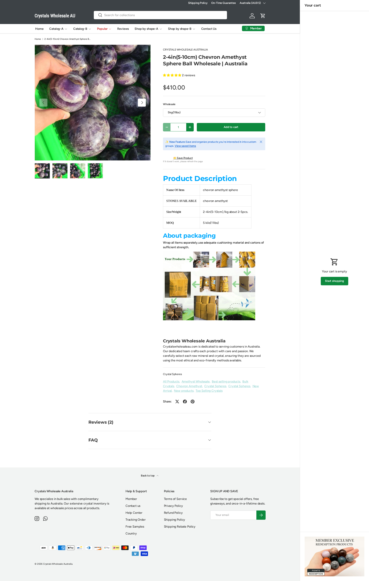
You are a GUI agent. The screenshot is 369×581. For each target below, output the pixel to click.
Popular (102, 29)
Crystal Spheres (172, 374)
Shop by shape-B (179, 29)
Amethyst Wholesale (196, 381)
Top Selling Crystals (209, 391)
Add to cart (231, 127)
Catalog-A (56, 29)
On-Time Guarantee (223, 3)
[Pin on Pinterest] (192, 401)
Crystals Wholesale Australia (57, 564)
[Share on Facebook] (185, 401)
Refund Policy (173, 513)
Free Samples (134, 526)
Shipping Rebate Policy (179, 526)
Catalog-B (80, 29)
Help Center (133, 513)
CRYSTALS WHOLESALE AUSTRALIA (185, 49)
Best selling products (226, 381)
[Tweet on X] (177, 401)
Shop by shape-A (146, 29)
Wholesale (169, 104)
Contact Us (208, 29)
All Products (171, 381)
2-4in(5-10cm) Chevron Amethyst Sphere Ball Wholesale (67, 39)
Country (131, 533)
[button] (263, 16)
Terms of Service (175, 499)
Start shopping (334, 281)
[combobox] (160, 15)
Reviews (123, 29)
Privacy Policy (173, 506)
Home (39, 29)
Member (131, 499)
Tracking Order (135, 519)
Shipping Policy (198, 3)
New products (183, 391)
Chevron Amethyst (189, 386)
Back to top (148, 475)
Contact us (132, 506)
